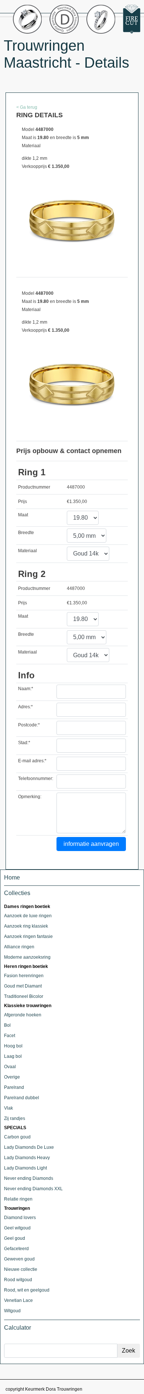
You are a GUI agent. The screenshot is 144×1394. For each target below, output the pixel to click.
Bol (7, 1025)
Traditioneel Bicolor (23, 996)
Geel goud (14, 1238)
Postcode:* (29, 725)
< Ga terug (26, 107)
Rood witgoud (18, 1279)
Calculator (17, 1327)
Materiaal (27, 550)
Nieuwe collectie (20, 1269)
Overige (12, 1077)
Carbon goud (17, 1137)
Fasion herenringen (24, 975)
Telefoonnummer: (35, 778)
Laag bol (13, 1056)
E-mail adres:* (32, 760)
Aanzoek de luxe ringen (28, 915)
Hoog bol (13, 1046)
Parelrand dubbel (21, 1097)
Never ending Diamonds (28, 1178)
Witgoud (12, 1310)
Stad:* (24, 742)
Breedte (26, 532)
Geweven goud (19, 1259)
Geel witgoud (17, 1228)
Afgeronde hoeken (22, 1014)
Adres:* (25, 706)
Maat (23, 514)
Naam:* (25, 688)
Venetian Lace (18, 1300)
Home (12, 877)
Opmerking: (29, 796)
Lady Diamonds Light (25, 1168)
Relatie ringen (18, 1199)
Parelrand (14, 1087)
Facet (9, 1035)
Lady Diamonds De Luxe (29, 1147)
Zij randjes (14, 1118)
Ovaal (10, 1066)
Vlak (8, 1108)
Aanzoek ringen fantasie (28, 936)
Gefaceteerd (16, 1248)
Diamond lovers (20, 1217)
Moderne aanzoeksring (27, 957)
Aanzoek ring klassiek (26, 926)
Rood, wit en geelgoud (26, 1290)
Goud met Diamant (23, 986)
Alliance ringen (19, 946)
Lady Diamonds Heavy (27, 1157)
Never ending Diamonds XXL (33, 1188)
